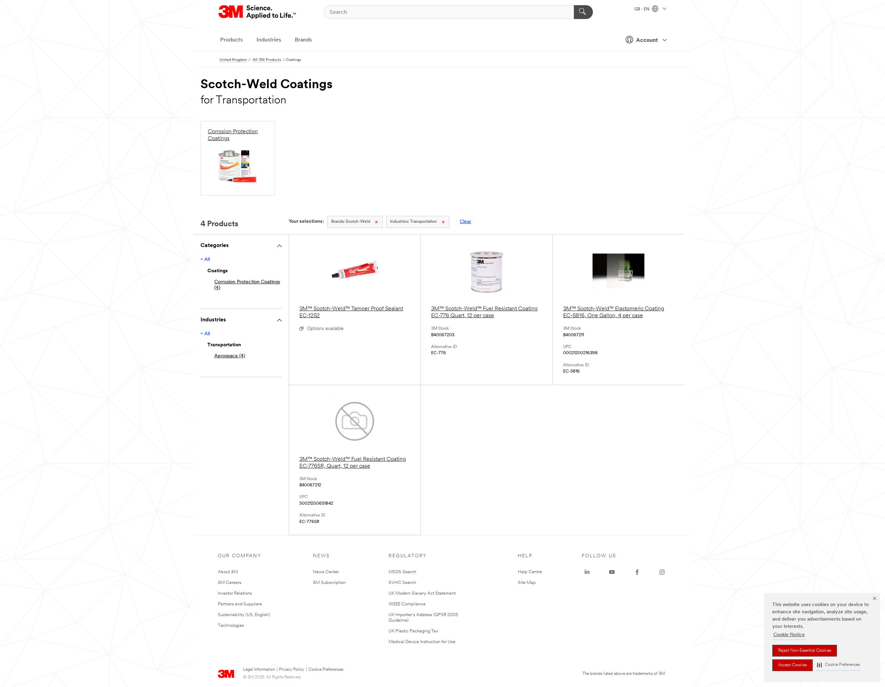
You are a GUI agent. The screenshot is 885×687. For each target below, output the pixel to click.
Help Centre (530, 572)
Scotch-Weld (350, 222)
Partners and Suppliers (240, 604)
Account (647, 40)
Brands (303, 40)
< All (205, 259)
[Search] (583, 12)
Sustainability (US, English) (244, 615)
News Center (326, 572)
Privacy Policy (291, 670)
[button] (838, 665)
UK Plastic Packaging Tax (413, 631)
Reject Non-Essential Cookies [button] (804, 651)
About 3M (228, 572)
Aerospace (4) (229, 356)
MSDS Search (402, 572)
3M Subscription (329, 582)
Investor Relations (235, 593)
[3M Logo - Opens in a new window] (257, 12)
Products (231, 40)
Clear (465, 222)
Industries (269, 40)
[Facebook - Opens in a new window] (637, 572)
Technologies (231, 625)
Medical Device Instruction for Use (422, 642)
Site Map (527, 582)
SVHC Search (402, 582)
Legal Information (259, 670)
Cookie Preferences (325, 670)
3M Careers (229, 582)
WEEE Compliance (407, 604)
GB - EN (642, 9)
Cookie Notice (789, 635)
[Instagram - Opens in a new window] (662, 572)
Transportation (413, 222)
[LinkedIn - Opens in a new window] (587, 572)
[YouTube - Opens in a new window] (612, 572)
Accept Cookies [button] (792, 665)
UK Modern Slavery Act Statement (422, 593)
